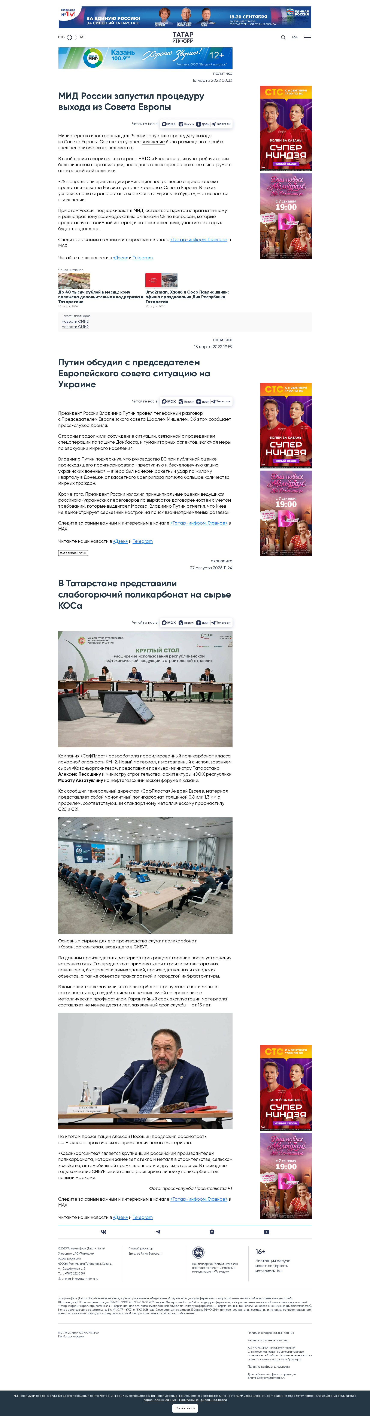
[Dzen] (211, 1231)
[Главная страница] (183, 37)
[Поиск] (283, 37)
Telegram (143, 258)
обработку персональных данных (312, 1395)
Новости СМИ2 (75, 321)
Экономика (222, 561)
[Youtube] (267, 1232)
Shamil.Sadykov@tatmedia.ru (266, 1378)
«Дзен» (120, 258)
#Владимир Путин (73, 552)
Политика (223, 74)
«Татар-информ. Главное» (198, 240)
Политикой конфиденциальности (203, 1399)
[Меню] (308, 37)
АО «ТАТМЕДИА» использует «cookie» (271, 1348)
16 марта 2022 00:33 (212, 80)
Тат (82, 37)
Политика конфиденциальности (269, 1366)
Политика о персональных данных (271, 1333)
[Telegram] (158, 1232)
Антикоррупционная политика (268, 1340)
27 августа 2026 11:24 (211, 568)
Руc (61, 37)
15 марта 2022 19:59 (213, 347)
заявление (153, 142)
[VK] (103, 1232)
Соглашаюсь (185, 1408)
